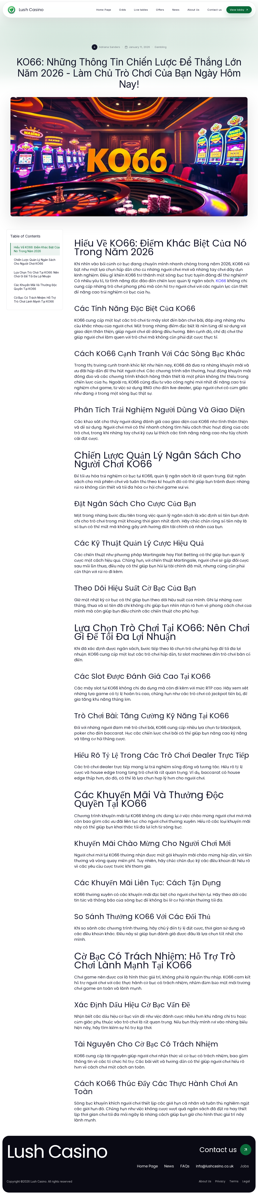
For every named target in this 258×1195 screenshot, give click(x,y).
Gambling (160, 47)
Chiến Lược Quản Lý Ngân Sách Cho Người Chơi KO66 (34, 261)
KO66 (221, 280)
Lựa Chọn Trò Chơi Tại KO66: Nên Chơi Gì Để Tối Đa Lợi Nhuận (36, 274)
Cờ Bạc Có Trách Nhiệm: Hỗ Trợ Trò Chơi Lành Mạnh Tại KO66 (35, 299)
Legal (246, 1181)
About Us (205, 1181)
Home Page (147, 1166)
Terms (233, 1181)
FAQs (184, 1166)
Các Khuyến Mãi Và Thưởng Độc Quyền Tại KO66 (35, 286)
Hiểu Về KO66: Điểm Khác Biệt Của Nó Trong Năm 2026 (37, 249)
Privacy (220, 1181)
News (169, 1166)
